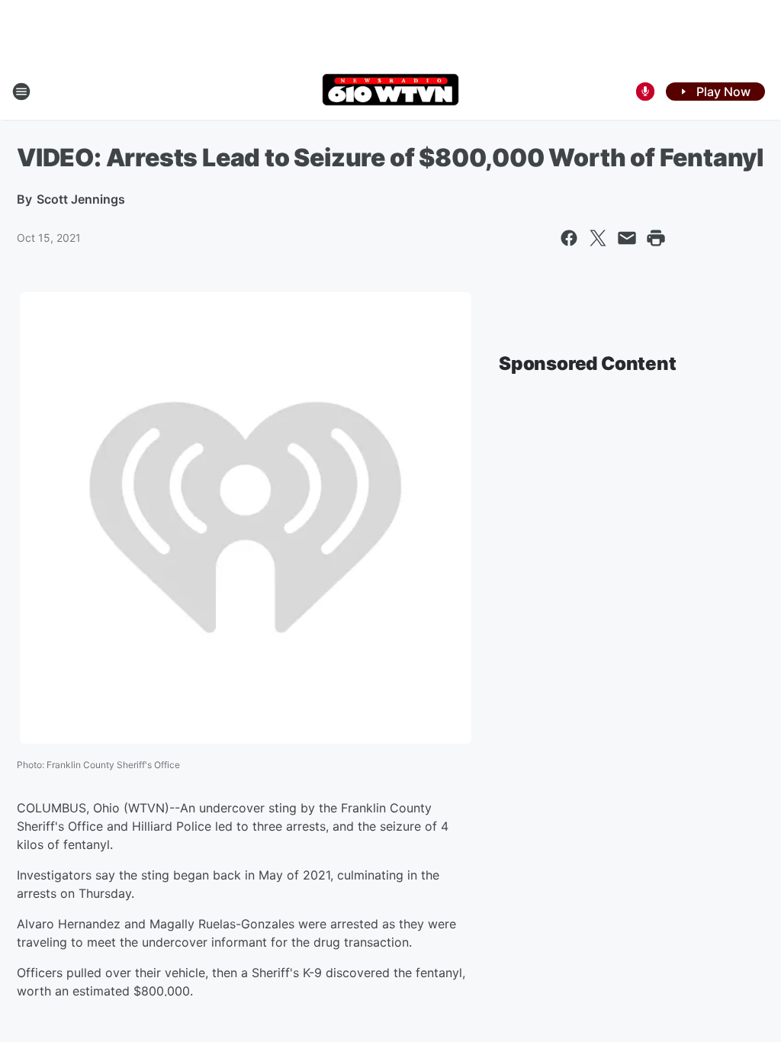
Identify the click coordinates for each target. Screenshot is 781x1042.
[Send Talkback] (645, 91)
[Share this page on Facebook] (569, 238)
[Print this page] (656, 238)
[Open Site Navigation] (21, 91)
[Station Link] (390, 91)
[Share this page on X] (598, 238)
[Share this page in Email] (627, 238)
